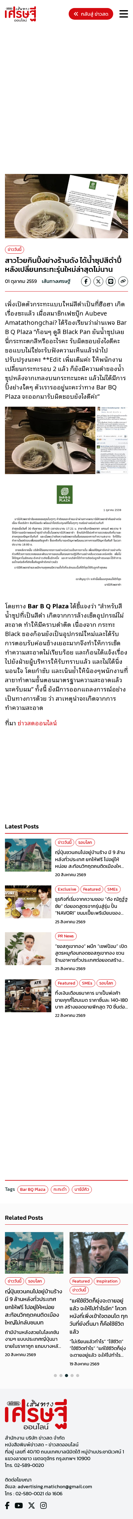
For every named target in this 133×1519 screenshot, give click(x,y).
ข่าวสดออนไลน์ (36, 722)
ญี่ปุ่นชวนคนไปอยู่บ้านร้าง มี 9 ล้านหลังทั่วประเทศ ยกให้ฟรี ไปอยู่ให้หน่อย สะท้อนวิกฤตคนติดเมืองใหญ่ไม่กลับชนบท (90, 862)
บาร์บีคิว (82, 1189)
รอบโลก (85, 842)
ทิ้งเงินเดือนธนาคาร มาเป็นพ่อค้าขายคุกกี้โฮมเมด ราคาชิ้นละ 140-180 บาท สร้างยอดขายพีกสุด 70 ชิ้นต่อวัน (91, 1003)
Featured (92, 889)
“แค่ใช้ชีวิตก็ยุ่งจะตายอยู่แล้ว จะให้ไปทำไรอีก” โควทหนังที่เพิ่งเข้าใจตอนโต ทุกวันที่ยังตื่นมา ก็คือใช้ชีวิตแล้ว (99, 1316)
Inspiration (107, 1281)
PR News (66, 936)
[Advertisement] (66, 99)
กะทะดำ (60, 1189)
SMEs (112, 889)
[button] (55, 1375)
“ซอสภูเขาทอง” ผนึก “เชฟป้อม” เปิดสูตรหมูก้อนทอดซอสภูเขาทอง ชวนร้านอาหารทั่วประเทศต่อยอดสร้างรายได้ (91, 956)
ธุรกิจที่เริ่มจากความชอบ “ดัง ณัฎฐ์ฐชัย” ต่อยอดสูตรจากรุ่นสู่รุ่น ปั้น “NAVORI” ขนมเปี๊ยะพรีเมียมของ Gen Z (91, 909)
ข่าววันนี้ (14, 249)
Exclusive (67, 889)
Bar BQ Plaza (32, 1189)
